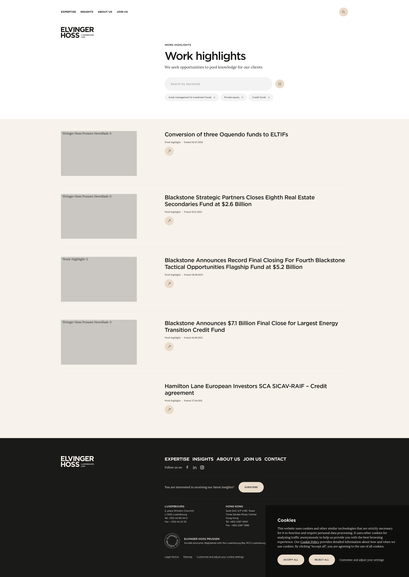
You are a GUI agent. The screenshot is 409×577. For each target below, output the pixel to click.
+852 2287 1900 (239, 521)
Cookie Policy (310, 542)
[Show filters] (279, 83)
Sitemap (187, 557)
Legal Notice (172, 557)
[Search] (343, 11)
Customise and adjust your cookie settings (220, 557)
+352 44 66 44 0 (178, 518)
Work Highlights (178, 44)
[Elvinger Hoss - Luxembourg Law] (77, 32)
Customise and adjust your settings (361, 560)
